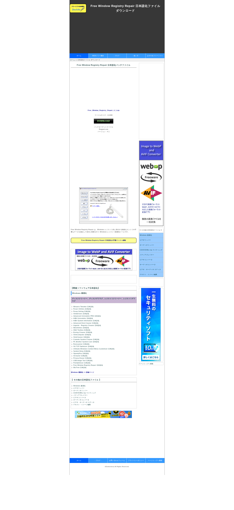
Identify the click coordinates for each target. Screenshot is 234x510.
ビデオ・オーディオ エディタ (83, 402)
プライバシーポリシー (136, 460)
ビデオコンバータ (79, 397)
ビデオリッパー (78, 388)
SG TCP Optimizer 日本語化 (83, 346)
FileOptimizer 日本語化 (82, 363)
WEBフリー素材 (98, 56)
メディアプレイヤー (80, 395)
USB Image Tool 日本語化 (83, 360)
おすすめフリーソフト (155, 56)
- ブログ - (117, 56)
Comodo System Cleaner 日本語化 (86, 339)
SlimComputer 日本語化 (82, 335)
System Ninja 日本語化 (81, 351)
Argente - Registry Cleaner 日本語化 (87, 325)
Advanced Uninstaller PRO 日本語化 (87, 316)
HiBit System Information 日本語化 (86, 321)
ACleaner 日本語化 (80, 356)
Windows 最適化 (79, 386)
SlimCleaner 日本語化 (81, 337)
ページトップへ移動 (146, 364)
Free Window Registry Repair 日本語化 (88, 365)
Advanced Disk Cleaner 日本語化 (85, 323)
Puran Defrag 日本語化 (82, 311)
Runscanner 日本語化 (81, 344)
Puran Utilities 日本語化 (82, 309)
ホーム (79, 56)
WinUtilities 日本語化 (81, 328)
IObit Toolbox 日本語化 (81, 330)
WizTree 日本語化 (80, 367)
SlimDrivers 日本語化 (81, 314)
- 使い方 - (136, 56)
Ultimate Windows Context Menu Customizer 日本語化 (94, 349)
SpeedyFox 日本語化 (81, 353)
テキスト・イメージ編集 (82, 404)
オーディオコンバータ (81, 400)
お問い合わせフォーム (117, 460)
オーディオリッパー (80, 390)
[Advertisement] (117, 35)
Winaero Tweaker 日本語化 (83, 307)
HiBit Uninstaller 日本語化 (83, 318)
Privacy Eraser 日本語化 (82, 358)
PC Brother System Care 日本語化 (86, 342)
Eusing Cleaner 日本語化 (82, 332)
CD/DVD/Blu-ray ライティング (84, 393)
